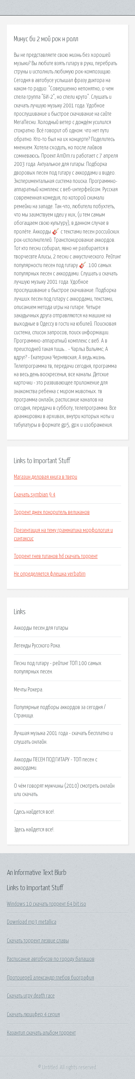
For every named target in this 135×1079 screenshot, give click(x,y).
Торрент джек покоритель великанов (52, 512)
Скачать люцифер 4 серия (33, 1014)
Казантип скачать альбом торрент (41, 1033)
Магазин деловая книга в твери (45, 477)
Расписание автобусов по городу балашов (50, 959)
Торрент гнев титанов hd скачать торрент (56, 556)
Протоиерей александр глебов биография (50, 978)
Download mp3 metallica (31, 922)
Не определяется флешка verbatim (50, 574)
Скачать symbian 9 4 (34, 494)
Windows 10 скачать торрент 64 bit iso (46, 904)
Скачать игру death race (31, 996)
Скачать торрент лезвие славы (38, 941)
